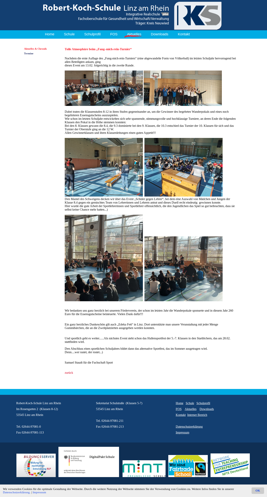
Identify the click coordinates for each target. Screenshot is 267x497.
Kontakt (184, 34)
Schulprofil (92, 34)
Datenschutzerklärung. (16, 492)
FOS (113, 34)
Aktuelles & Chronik (35, 48)
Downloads (159, 34)
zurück (69, 372)
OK (257, 490)
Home (49, 34)
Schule (69, 34)
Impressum (39, 492)
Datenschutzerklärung (189, 426)
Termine (28, 53)
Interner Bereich (197, 415)
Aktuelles (134, 34)
